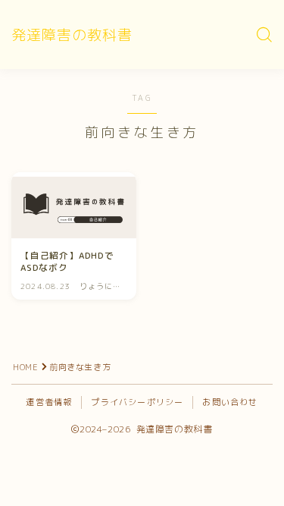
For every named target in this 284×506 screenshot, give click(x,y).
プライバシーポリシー (137, 402)
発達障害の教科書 (72, 35)
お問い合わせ (229, 402)
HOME (25, 367)
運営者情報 (49, 402)
